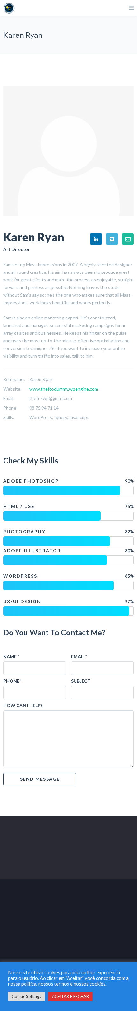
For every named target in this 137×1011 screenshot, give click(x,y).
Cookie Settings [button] (26, 996)
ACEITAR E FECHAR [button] (70, 996)
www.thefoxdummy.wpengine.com (63, 388)
